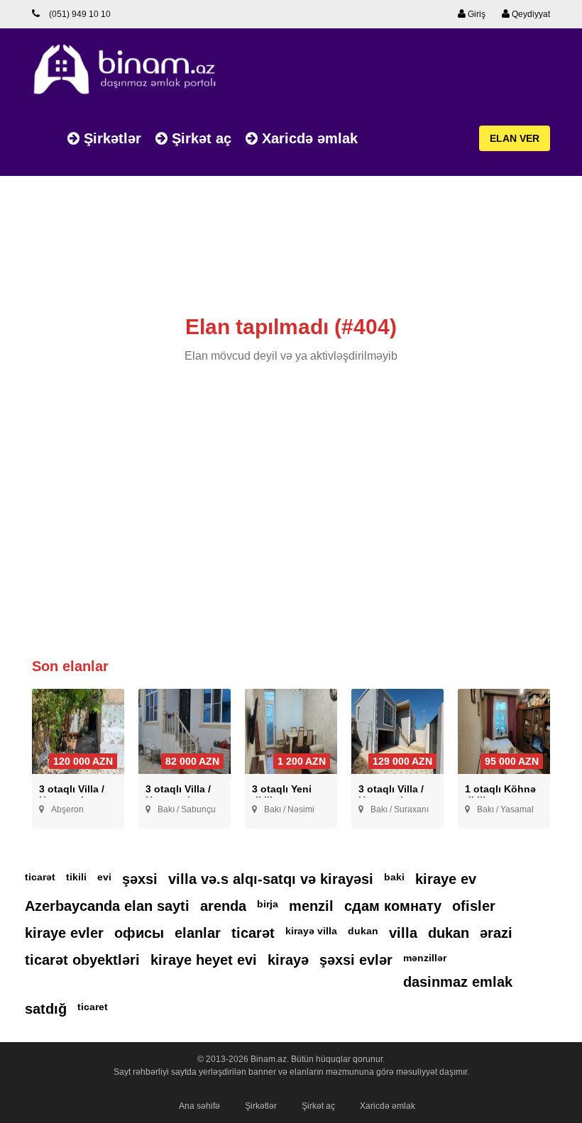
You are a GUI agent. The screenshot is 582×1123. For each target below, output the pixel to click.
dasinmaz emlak (457, 982)
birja (267, 903)
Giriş (475, 14)
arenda (223, 906)
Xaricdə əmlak (308, 138)
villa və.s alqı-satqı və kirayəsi (270, 879)
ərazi (496, 933)
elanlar (198, 933)
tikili (76, 877)
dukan (363, 930)
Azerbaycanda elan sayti (107, 906)
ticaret (92, 1006)
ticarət (40, 877)
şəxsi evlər (355, 960)
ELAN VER (514, 138)
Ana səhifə (199, 1106)
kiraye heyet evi (203, 960)
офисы (139, 933)
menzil (311, 906)
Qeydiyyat (530, 14)
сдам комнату (392, 906)
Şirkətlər (110, 138)
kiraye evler (64, 933)
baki (394, 877)
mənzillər (424, 957)
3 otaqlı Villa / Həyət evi (71, 794)
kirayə (288, 960)
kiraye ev (445, 879)
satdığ (46, 1009)
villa (403, 933)
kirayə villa (311, 930)
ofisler (473, 906)
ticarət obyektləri (82, 960)
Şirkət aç (199, 138)
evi (104, 877)
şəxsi (140, 879)
